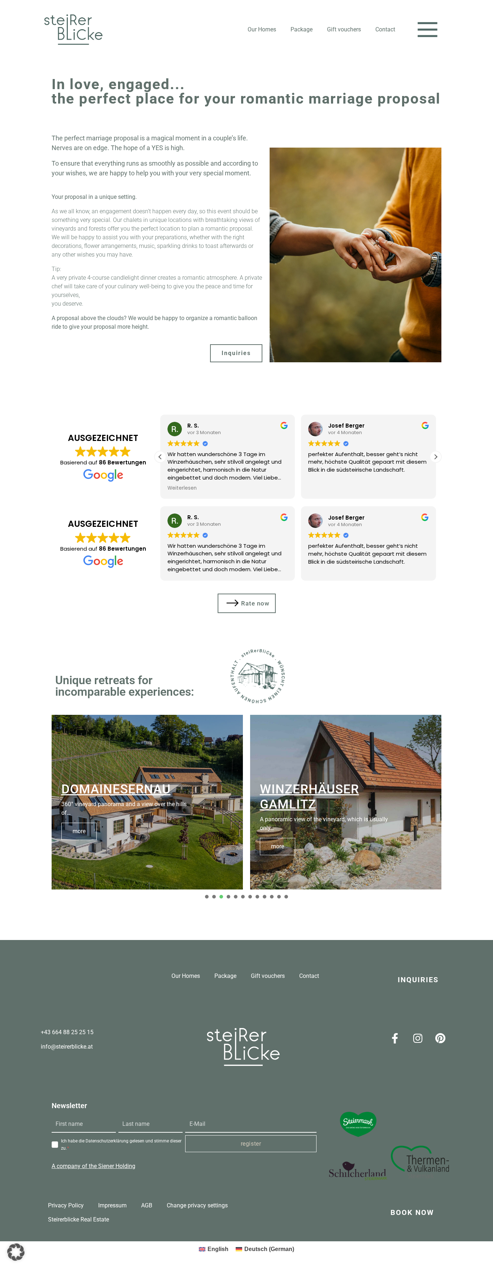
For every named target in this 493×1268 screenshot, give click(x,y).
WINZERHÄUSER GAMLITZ (309, 797)
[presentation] (206, 896)
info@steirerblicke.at (67, 1046)
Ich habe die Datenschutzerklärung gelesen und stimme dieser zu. (121, 1144)
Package (302, 29)
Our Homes (262, 29)
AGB (146, 1205)
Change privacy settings (197, 1205)
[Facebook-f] (394, 1038)
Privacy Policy (66, 1205)
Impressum (112, 1205)
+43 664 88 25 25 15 (67, 1032)
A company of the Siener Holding (93, 1166)
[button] (428, 30)
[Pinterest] (440, 1038)
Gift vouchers (344, 29)
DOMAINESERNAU (116, 789)
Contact (385, 29)
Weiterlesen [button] (182, 488)
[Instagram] (417, 1038)
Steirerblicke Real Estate (78, 1219)
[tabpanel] (147, 802)
